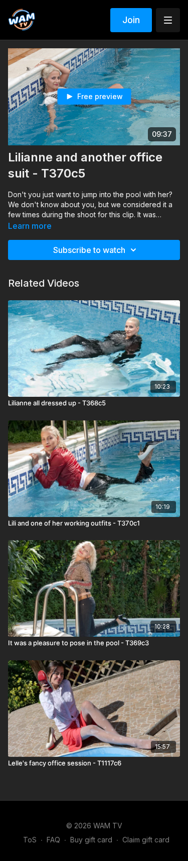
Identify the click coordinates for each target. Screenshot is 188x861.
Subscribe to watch (89, 250)
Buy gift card (91, 839)
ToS (30, 839)
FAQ (53, 839)
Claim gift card (145, 839)
